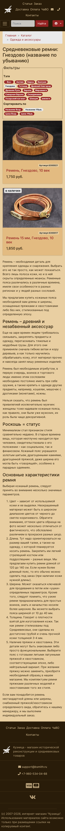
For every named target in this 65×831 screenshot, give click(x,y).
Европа (27, 90)
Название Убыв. (33, 109)
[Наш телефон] (59, 9)
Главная (10, 35)
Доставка (22, 9)
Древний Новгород (41, 86)
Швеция (33, 98)
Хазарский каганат (15, 98)
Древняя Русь (12, 90)
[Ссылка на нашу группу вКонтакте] (32, 798)
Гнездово (10, 86)
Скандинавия (34, 94)
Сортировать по (14, 104)
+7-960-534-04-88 (34, 773)
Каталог (26, 35)
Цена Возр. (11, 113)
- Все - (8, 82)
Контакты (32, 15)
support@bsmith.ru (34, 766)
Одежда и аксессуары (25, 39)
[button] (58, 23)
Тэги (6, 76)
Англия (20, 82)
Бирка (30, 82)
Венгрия (42, 82)
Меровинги (41, 90)
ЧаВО (45, 9)
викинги (46, 98)
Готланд (23, 86)
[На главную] (8, 9)
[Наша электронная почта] (52, 9)
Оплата (35, 9)
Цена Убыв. (27, 113)
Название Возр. (13, 109)
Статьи (27, 3)
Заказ (38, 3)
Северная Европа (14, 94)
